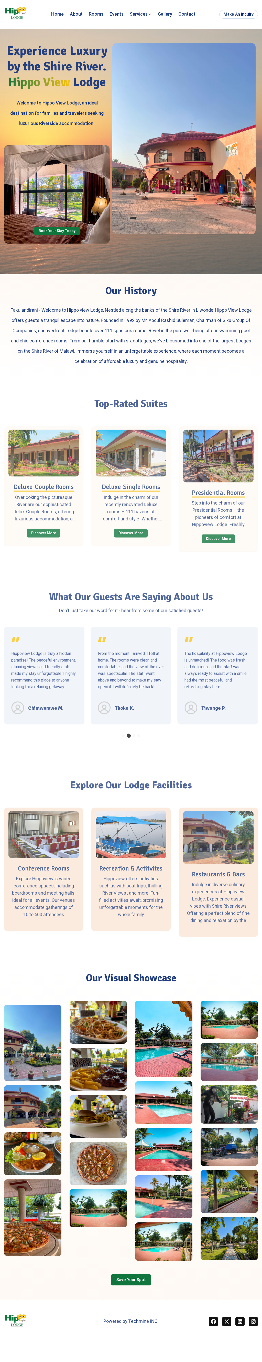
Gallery (165, 14)
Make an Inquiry (239, 14)
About (76, 14)
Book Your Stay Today (57, 231)
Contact (186, 14)
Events (117, 14)
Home (57, 14)
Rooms (96, 14)
